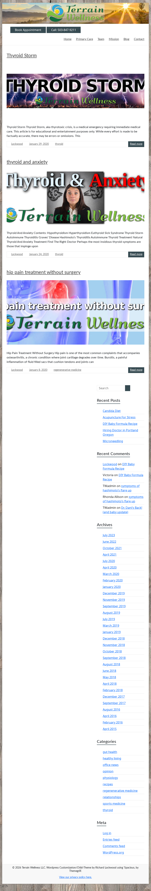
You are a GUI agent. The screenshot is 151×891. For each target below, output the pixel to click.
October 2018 (112, 651)
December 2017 (114, 697)
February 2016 (113, 722)
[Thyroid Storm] (75, 92)
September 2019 (114, 606)
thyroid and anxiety (27, 162)
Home (67, 39)
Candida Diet (112, 411)
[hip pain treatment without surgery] (75, 314)
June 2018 (109, 671)
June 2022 (109, 542)
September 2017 (114, 703)
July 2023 (109, 535)
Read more (136, 144)
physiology (110, 778)
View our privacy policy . (75, 877)
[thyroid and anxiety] (75, 199)
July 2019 (109, 619)
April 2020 (110, 567)
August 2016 (111, 709)
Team (101, 39)
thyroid (59, 144)
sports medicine (114, 804)
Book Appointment (28, 30)
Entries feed (111, 840)
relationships (112, 797)
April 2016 (110, 716)
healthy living (112, 758)
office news (111, 765)
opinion (108, 771)
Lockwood (17, 144)
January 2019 (112, 632)
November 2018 (114, 645)
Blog (126, 39)
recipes (108, 784)
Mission (114, 39)
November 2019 (114, 600)
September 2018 (114, 658)
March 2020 (111, 574)
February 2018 (113, 690)
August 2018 (111, 664)
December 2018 (114, 638)
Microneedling (113, 441)
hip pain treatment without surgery (43, 272)
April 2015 (110, 729)
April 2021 (110, 554)
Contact (139, 39)
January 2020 (112, 587)
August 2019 (111, 613)
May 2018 (109, 677)
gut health (110, 752)
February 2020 (113, 580)
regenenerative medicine (67, 370)
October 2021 (112, 548)
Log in (107, 833)
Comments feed (114, 846)
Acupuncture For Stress (119, 417)
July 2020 (109, 561)
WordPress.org (113, 852)
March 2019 (111, 626)
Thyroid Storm (22, 55)
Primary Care (84, 39)
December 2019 (114, 593)
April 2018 (110, 684)
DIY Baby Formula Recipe (120, 424)
